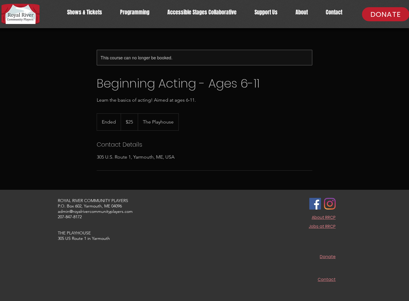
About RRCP (324, 217)
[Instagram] (330, 204)
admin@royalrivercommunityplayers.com (95, 211)
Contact (327, 279)
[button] (134, 12)
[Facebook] (315, 204)
